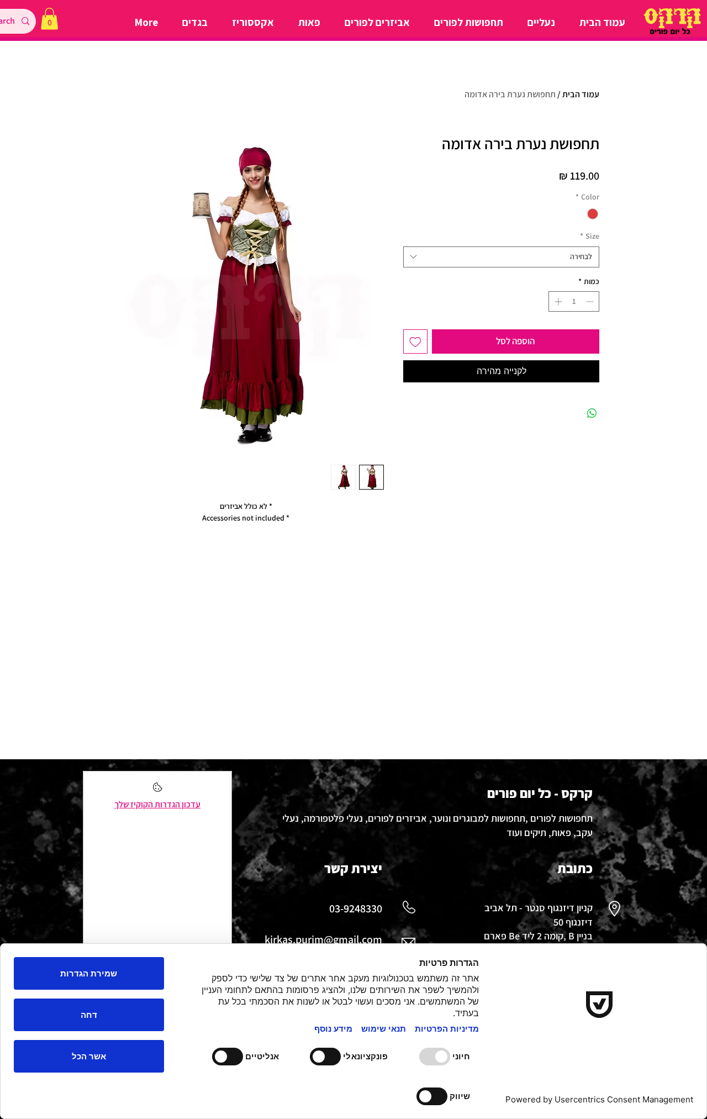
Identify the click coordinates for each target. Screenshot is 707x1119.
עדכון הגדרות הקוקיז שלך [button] (157, 804)
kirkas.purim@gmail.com (323, 939)
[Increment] (557, 301)
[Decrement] (591, 301)
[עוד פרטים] (157, 790)
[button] (49, 18)
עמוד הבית (580, 94)
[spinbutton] (574, 301)
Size (589, 236)
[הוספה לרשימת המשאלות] (415, 341)
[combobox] (501, 256)
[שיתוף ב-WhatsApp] (592, 413)
